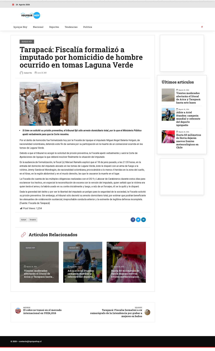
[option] (83, 104)
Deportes (54, 26)
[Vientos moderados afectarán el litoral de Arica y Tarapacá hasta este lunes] (39, 262)
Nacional (38, 26)
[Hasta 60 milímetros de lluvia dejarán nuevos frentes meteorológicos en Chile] (126, 262)
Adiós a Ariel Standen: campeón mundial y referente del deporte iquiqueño (81, 275)
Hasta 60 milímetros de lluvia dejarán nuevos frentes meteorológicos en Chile (125, 275)
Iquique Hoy (20, 26)
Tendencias (71, 26)
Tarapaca (33, 220)
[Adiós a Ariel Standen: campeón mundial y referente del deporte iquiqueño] (83, 262)
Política (87, 26)
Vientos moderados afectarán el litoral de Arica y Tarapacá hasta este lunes (38, 275)
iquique (23, 220)
